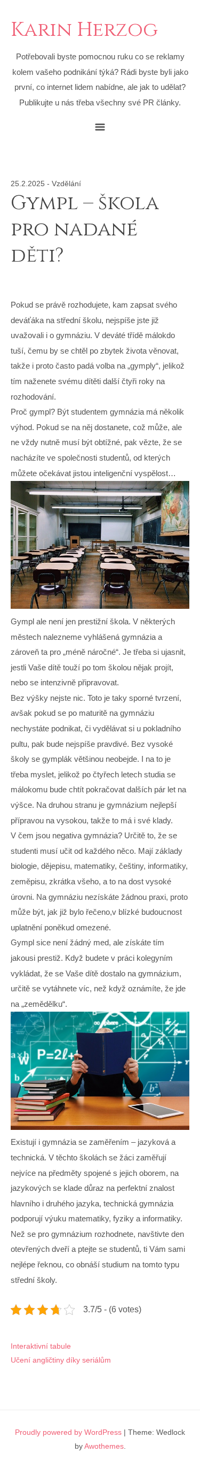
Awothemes (104, 1446)
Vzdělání (66, 183)
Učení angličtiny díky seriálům (61, 1360)
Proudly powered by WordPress (68, 1432)
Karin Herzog (84, 30)
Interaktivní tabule (41, 1346)
